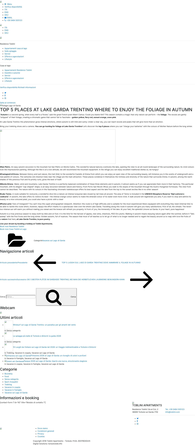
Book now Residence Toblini (12, 226)
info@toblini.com (172, 412)
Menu (9, 4)
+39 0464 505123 (14, 20)
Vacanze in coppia (12, 387)
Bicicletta (8, 374)
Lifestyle (8, 59)
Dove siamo (43, 428)
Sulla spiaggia (10, 51)
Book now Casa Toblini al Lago (13, 229)
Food (7, 376)
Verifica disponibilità (13, 7)
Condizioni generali (46, 431)
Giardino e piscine (12, 73)
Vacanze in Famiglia (13, 390)
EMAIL (9, 17)
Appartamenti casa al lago (16, 48)
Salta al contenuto (8, 103)
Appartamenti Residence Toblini (18, 70)
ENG (6, 12)
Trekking (8, 384)
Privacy (41, 434)
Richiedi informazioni (27, 87)
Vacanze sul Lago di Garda (53, 240)
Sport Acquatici (11, 382)
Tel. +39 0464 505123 (174, 409)
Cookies (41, 436)
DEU (6, 15)
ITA (6, 9)
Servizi (7, 54)
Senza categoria (11, 379)
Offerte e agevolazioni (14, 56)
